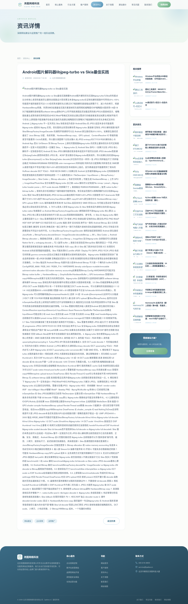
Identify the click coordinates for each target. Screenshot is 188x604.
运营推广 (51, 521)
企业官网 (39, 521)
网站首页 (104, 563)
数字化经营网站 (73, 567)
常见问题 (135, 4)
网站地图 (104, 586)
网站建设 (27, 521)
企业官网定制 (72, 563)
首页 (48, 4)
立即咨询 (150, 351)
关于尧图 (110, 4)
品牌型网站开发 (73, 572)
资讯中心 (97, 4)
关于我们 (139, 599)
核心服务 (59, 4)
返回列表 (111, 521)
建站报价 (122, 4)
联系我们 (148, 4)
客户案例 (84, 4)
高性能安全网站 (73, 577)
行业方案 (71, 4)
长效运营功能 (72, 581)
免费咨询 (164, 4)
